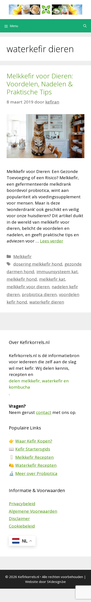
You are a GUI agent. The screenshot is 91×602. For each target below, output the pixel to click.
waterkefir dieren (46, 302)
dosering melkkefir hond (37, 264)
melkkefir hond (22, 279)
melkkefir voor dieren (28, 287)
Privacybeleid (22, 504)
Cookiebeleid (22, 526)
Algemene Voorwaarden (33, 511)
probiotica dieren (39, 294)
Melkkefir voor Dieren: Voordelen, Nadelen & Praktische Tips (40, 83)
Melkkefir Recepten (34, 457)
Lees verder (51, 241)
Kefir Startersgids (32, 449)
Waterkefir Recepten (36, 465)
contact (43, 412)
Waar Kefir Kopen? (33, 441)
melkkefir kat (52, 279)
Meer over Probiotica (36, 473)
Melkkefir (22, 256)
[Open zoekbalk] (85, 25)
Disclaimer (19, 518)
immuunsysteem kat (57, 271)
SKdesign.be (56, 581)
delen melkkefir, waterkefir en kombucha (39, 384)
